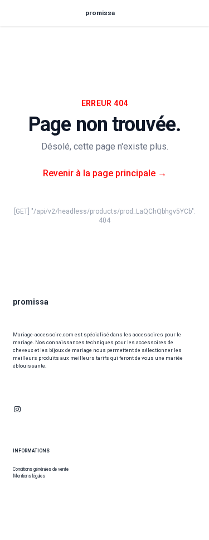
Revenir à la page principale (105, 173)
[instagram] (17, 409)
